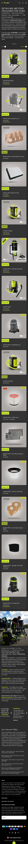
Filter (3, 46)
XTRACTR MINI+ (8, 381)
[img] (5, 714)
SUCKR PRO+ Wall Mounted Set (12, 269)
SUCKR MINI (7, 307)
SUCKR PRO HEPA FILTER (11, 193)
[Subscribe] (25, 817)
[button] (2, 2)
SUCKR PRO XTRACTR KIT (11, 118)
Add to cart (5, 76)
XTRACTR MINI (7, 231)
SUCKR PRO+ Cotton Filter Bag (12, 491)
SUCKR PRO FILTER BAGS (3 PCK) (13, 156)
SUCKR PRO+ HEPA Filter (11, 417)
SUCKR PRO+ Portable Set (11, 603)
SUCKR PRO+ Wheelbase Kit (12, 345)
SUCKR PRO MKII (8, 80)
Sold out (4, 152)
